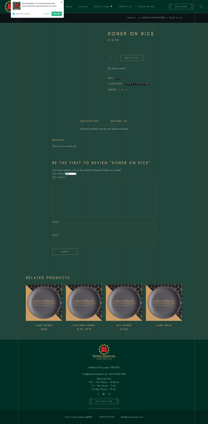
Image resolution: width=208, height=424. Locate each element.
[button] (116, 68)
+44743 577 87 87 (106, 417)
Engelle (47, 13)
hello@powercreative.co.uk (132, 417)
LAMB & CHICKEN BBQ (153, 18)
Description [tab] (89, 121)
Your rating (58, 174)
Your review (58, 177)
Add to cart (132, 58)
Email (56, 235)
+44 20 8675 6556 (117, 374)
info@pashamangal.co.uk (94, 374)
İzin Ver (56, 13)
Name (56, 222)
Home (130, 18)
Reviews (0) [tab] (119, 121)
